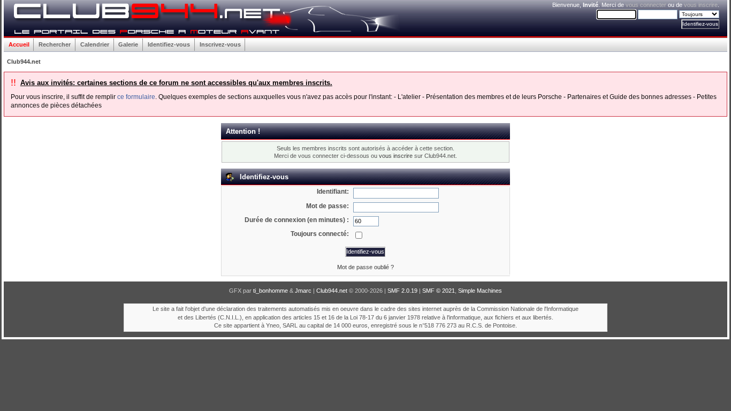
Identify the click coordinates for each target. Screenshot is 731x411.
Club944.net (331, 290)
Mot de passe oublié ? (365, 267)
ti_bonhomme (270, 290)
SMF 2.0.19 (402, 290)
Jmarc (303, 290)
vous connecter (646, 5)
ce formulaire (136, 97)
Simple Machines (480, 290)
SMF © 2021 (438, 290)
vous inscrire (701, 5)
